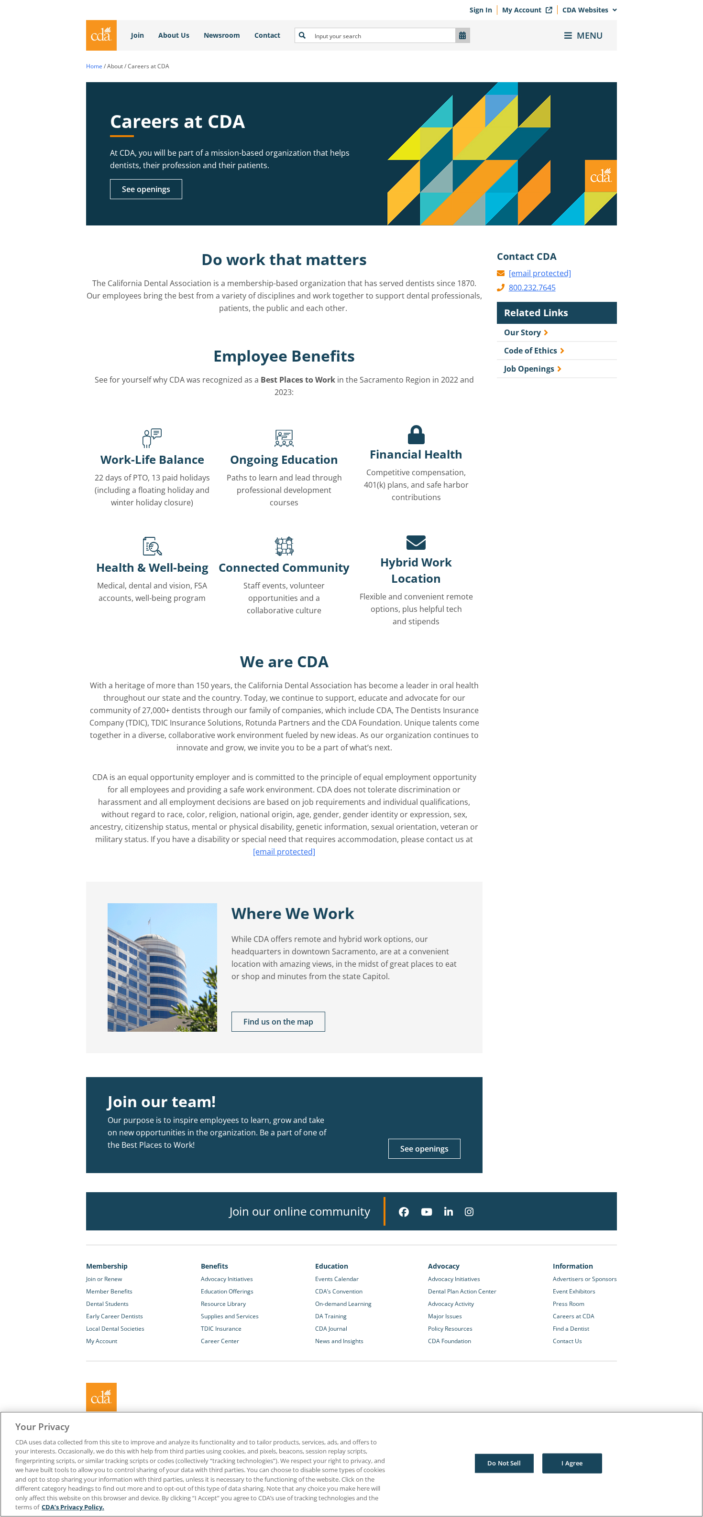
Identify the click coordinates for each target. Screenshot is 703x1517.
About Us (173, 35)
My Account (522, 9)
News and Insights (339, 1341)
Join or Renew (104, 1279)
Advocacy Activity (451, 1304)
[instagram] (469, 1212)
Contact (267, 35)
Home (94, 66)
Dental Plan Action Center (462, 1291)
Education (331, 1266)
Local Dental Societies (115, 1329)
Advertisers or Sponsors (585, 1279)
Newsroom (222, 35)
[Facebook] (404, 1212)
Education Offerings (227, 1291)
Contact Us (567, 1341)
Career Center (220, 1341)
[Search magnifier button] (302, 35)
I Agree (571, 1463)
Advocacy (444, 1266)
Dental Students (107, 1304)
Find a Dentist (571, 1329)
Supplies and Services (230, 1316)
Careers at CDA (573, 1316)
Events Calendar (337, 1279)
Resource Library (223, 1304)
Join (137, 35)
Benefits (214, 1266)
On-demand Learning (343, 1304)
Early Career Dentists (114, 1316)
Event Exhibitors (574, 1291)
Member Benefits (109, 1291)
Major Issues (445, 1316)
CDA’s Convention (338, 1291)
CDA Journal (331, 1329)
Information (573, 1266)
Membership (107, 1266)
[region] (351, 1464)
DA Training (331, 1316)
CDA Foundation (449, 1341)
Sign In (481, 9)
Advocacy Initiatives (227, 1279)
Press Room (568, 1304)
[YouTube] (426, 1212)
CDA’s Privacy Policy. (73, 1507)
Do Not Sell (504, 1463)
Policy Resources (450, 1329)
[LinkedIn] (448, 1212)
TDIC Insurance (221, 1329)
